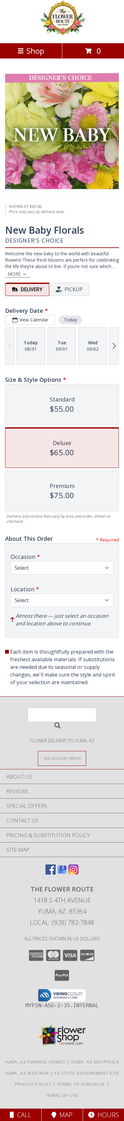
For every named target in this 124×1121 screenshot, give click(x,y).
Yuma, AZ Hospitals (95, 1062)
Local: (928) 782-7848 (62, 922)
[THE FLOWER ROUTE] (62, 34)
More (14, 274)
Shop (35, 50)
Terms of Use (62, 1095)
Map (64, 1115)
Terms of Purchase (81, 1084)
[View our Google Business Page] (62, 872)
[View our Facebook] (50, 872)
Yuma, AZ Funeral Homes (35, 1062)
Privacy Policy (33, 1084)
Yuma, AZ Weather (27, 1073)
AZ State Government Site (86, 1073)
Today (70, 320)
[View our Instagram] (73, 872)
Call (22, 1115)
